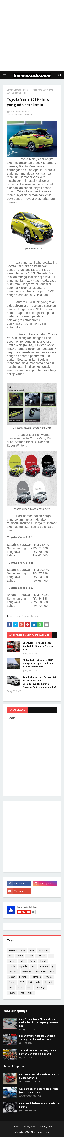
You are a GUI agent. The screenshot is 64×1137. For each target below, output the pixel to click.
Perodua (23, 976)
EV (51, 955)
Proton (12, 982)
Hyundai (23, 966)
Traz (22, 992)
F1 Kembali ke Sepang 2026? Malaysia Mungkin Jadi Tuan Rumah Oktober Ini (38, 663)
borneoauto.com (40, 1132)
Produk (25, 616)
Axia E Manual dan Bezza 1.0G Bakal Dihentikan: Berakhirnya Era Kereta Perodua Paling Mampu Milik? (39, 682)
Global (42, 961)
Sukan (20, 987)
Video (31, 992)
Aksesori (13, 950)
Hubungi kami (45, 1126)
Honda (12, 966)
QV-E (21, 982)
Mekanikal (13, 971)
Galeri (22, 961)
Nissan (12, 976)
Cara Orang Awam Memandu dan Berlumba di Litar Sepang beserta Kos (38, 1022)
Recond (48, 982)
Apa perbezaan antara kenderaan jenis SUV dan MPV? (38, 1090)
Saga (11, 987)
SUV (29, 987)
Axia (11, 955)
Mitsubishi (41, 971)
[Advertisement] (32, 35)
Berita (17, 616)
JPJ (53, 966)
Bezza (30, 955)
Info (33, 966)
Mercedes (27, 971)
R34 (30, 982)
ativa (32, 950)
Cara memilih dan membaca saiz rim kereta (39, 1105)
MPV (52, 971)
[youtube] (19, 891)
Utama (16, 1126)
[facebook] (19, 883)
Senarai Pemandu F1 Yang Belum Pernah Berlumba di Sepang (37, 1052)
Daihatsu (41, 955)
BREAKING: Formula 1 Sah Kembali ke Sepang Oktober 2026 (38, 646)
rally (38, 982)
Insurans (44, 966)
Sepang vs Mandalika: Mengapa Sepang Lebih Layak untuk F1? (37, 1037)
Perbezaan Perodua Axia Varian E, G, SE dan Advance (39, 1076)
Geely (32, 961)
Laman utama (13, 89)
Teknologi (40, 987)
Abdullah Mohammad (19, 111)
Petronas (36, 976)
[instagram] (45, 883)
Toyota (25, 89)
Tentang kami (29, 1126)
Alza (23, 950)
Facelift (12, 961)
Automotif (43, 950)
